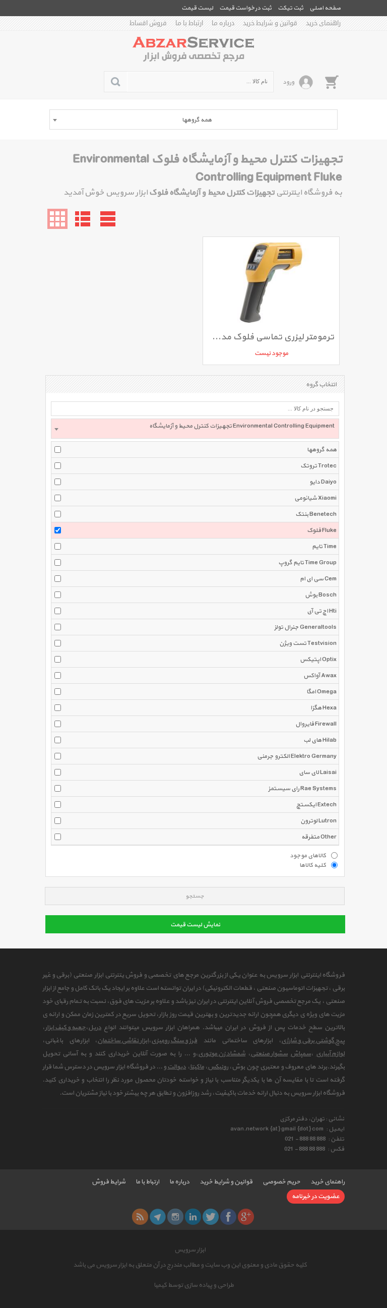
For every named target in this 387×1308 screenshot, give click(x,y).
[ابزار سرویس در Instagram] (175, 1217)
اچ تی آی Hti (322, 611)
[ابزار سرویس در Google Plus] (246, 1217)
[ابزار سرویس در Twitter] (211, 1217)
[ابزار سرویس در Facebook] (228, 1217)
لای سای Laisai (318, 772)
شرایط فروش (108, 1182)
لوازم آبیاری (330, 1054)
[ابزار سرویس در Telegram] (158, 1217)
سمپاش (300, 1054)
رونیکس (218, 1067)
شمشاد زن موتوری (221, 1054)
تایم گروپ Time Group (307, 562)
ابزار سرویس (190, 1250)
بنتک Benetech (316, 514)
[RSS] (140, 1217)
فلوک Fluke (322, 530)
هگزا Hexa (323, 707)
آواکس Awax (320, 675)
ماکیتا (197, 1067)
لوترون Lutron (318, 820)
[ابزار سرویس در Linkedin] (193, 1217)
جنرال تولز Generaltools (305, 627)
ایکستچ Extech (316, 804)
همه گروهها (322, 449)
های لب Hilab (320, 740)
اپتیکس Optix (318, 659)
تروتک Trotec (318, 465)
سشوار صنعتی (269, 1054)
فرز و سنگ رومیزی (174, 1041)
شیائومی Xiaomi (315, 498)
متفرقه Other (319, 837)
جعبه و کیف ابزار (65, 1028)
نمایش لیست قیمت (195, 924)
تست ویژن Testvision (308, 643)
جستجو (194, 896)
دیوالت (176, 1067)
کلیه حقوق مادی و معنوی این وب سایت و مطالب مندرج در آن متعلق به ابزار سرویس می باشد (190, 1265)
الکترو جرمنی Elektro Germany (297, 756)
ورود (288, 82)
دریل (94, 1028)
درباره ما (223, 23)
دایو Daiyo (323, 482)
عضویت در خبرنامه (316, 1197)
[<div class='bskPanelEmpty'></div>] (331, 81)
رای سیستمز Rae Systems (302, 788)
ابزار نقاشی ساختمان (123, 1041)
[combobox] (193, 119)
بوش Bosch (321, 595)
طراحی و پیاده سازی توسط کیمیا (194, 1285)
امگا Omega (321, 691)
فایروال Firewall (316, 724)
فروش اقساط (148, 23)
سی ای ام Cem (318, 578)
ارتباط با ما (189, 23)
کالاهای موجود (308, 855)
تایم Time (324, 546)
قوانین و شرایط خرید (270, 23)
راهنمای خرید (323, 23)
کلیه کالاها (312, 865)
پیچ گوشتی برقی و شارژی (313, 1041)
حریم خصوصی (281, 1182)
